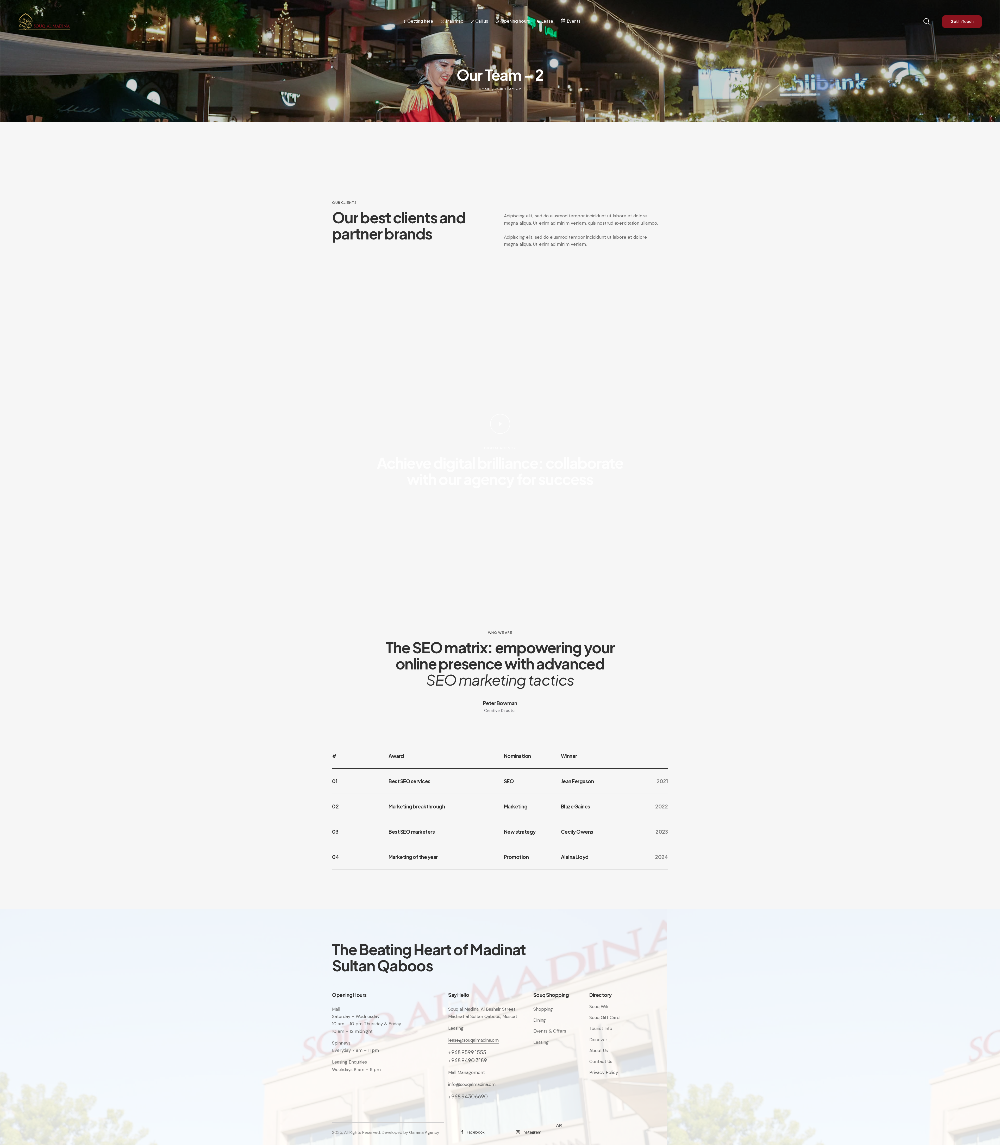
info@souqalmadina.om (472, 1084)
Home (484, 89)
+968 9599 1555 (467, 1052)
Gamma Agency (424, 1132)
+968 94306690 (468, 1096)
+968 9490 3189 (467, 1060)
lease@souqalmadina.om (473, 1040)
